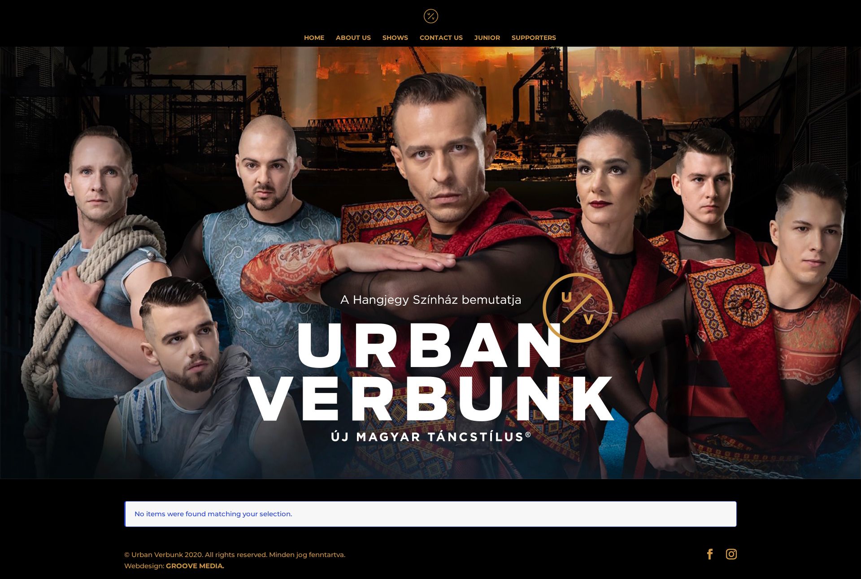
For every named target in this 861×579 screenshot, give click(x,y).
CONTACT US (441, 38)
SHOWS (395, 38)
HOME (314, 38)
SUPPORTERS (534, 38)
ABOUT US (353, 38)
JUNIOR (487, 38)
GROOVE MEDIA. (195, 566)
